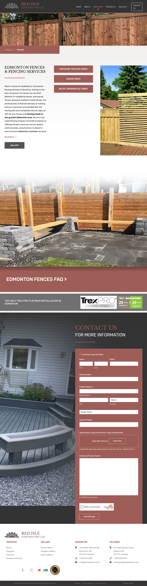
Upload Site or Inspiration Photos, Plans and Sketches (101, 433)
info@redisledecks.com (89, 562)
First (80, 368)
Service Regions (88, 583)
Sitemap (77, 583)
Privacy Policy (101, 583)
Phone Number (85, 375)
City (80, 404)
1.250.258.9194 (120, 558)
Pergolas (10, 551)
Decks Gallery (47, 548)
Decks (9, 548)
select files (117, 441)
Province (113, 404)
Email (112, 359)
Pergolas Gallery (48, 551)
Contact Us (136, 6)
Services (9, 50)
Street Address (84, 395)
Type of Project (86, 420)
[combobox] (109, 424)
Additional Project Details (90, 456)
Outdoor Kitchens (14, 558)
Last (95, 368)
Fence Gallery (47, 555)
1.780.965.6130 (85, 558)
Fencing (9, 555)
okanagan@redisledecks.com (126, 562)
